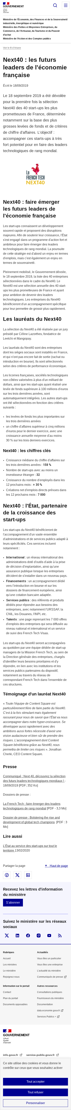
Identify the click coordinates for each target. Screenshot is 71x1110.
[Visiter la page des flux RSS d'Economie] (60, 935)
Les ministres (10, 964)
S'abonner (13, 902)
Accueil (7, 958)
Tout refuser (35, 1092)
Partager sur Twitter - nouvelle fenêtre (17, 875)
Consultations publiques (49, 992)
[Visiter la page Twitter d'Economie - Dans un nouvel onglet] (7, 935)
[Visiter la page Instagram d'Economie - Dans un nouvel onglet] (38, 935)
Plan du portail (10, 998)
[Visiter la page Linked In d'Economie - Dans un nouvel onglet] (17, 935)
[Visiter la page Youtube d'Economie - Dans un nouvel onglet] (49, 935)
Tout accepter (35, 1081)
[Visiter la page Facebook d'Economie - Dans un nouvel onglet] (28, 935)
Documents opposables (15, 1004)
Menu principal (65, 5)
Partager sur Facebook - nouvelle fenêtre (7, 875)
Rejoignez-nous (11, 977)
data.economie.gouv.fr (48, 1010)
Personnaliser (35, 1103)
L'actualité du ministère (49, 970)
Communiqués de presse (50, 977)
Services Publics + (46, 1016)
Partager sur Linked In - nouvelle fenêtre (28, 875)
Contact (7, 992)
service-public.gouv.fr (40, 1054)
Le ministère (9, 970)
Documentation (45, 1004)
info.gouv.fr (11, 1054)
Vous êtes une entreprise (50, 964)
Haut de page (58, 865)
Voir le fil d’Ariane (12, 47)
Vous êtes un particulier (49, 958)
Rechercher (55, 5)
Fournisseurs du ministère (50, 998)
